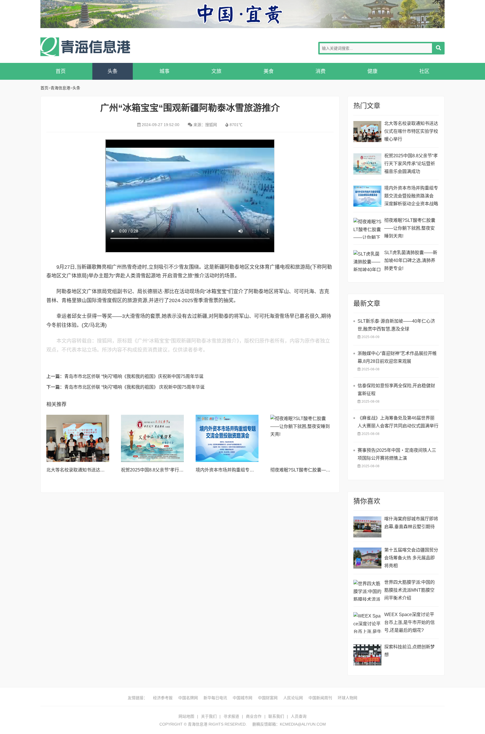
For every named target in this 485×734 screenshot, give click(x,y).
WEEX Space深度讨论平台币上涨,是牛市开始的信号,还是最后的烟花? (409, 622)
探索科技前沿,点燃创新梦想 (409, 650)
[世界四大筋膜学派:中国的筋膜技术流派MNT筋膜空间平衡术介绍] (367, 590)
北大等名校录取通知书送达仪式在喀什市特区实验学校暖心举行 (411, 131)
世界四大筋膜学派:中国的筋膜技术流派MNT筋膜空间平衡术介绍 (409, 590)
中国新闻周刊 (320, 698)
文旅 (216, 71)
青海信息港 (85, 46)
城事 (164, 71)
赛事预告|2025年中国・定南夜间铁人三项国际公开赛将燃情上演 (397, 454)
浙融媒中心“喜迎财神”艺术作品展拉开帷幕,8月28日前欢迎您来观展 (397, 357)
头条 (112, 71)
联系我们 (276, 716)
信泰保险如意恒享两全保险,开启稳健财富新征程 (396, 389)
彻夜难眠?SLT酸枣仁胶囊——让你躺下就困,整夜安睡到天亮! (330, 470)
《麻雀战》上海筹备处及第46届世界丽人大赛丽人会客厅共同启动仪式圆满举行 (398, 422)
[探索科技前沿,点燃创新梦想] (367, 654)
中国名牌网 (188, 698)
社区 (424, 71)
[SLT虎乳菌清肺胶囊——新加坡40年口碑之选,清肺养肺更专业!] (367, 260)
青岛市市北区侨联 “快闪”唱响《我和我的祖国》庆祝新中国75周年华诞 (133, 376)
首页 (61, 71)
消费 (320, 71)
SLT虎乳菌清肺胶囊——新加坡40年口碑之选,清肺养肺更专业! (410, 260)
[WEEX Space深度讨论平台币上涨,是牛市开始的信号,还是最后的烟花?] (367, 622)
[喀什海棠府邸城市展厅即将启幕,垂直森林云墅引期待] (367, 526)
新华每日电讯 (215, 698)
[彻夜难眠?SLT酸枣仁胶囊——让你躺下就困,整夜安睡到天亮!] (301, 438)
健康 (372, 71)
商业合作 (254, 716)
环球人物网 (347, 698)
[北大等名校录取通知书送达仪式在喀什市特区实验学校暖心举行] (77, 438)
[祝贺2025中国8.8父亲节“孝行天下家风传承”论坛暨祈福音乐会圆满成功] (152, 438)
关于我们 (209, 716)
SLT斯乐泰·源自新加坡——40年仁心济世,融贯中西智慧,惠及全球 (396, 325)
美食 (269, 71)
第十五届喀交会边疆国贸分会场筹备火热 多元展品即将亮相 (411, 558)
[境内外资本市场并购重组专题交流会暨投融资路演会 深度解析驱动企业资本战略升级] (227, 438)
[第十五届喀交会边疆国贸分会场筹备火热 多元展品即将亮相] (367, 558)
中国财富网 (268, 698)
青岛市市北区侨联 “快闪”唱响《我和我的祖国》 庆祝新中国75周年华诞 (134, 387)
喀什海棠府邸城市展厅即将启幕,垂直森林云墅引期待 (411, 522)
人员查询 (298, 716)
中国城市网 (242, 698)
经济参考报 (163, 698)
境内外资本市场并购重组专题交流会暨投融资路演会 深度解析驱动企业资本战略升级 (411, 197)
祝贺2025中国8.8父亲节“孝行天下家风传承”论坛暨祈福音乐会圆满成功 (411, 163)
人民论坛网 (293, 698)
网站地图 (186, 716)
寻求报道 (231, 716)
